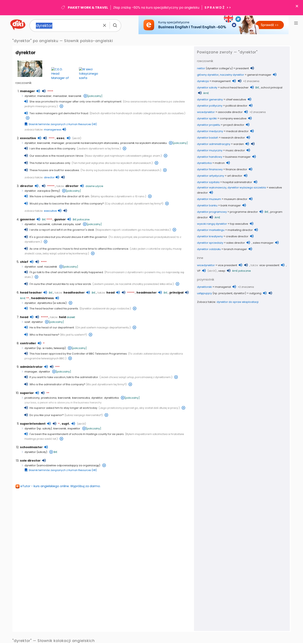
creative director (237, 236)
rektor (201, 68)
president (242, 68)
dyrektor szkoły (207, 87)
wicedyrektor (206, 112)
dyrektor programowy (212, 212)
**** (50, 91)
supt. (66, 424)
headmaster (146, 292)
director (49, 177)
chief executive (236, 99)
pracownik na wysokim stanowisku (143, 143)
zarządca (43, 191)
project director (233, 125)
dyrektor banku (207, 205)
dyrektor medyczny (210, 131)
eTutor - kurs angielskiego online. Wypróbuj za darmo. (60, 486)
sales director (235, 243)
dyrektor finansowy (210, 169)
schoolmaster (31, 447)
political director (236, 106)
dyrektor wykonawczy (211, 187)
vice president (227, 265)
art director (234, 176)
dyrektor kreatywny (210, 236)
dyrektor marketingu (210, 230)
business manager (238, 157)
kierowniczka (81, 398)
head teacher (31, 292)
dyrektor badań (207, 138)
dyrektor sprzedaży (210, 243)
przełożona (48, 398)
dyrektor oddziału (209, 249)
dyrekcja (203, 81)
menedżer (44, 96)
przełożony (32, 398)
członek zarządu (63, 224)
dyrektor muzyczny (209, 150)
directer (72, 186)
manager (27, 91)
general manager (259, 75)
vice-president (269, 265)
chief (24, 262)
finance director (236, 169)
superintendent (33, 424)
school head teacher (234, 87)
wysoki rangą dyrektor (212, 224)
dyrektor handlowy (209, 157)
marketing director (240, 230)
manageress (52, 130)
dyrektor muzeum (209, 199)
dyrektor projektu (208, 125)
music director (235, 150)
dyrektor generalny (210, 99)
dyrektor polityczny (209, 106)
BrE (44, 219)
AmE (23, 298)
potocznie (83, 219)
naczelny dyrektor (232, 75)
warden (238, 144)
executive (28, 138)
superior (27, 393)
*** (57, 367)
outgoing (255, 293)
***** (50, 186)
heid (62, 317)
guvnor (60, 219)
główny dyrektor (208, 75)
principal (176, 292)
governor (27, 219)
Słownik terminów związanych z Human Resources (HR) (63, 124)
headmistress (42, 298)
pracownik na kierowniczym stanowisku (92, 143)
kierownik (75, 96)
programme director (244, 212)
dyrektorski (204, 287)
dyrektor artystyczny (210, 176)
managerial (223, 287)
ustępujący (204, 293)
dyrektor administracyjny (213, 144)
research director (233, 138)
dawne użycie (94, 186)
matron (220, 163)
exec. (60, 138)
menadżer (60, 96)
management (221, 81)
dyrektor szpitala (208, 182)
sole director (30, 460)
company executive (233, 118)
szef (78, 224)
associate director (230, 112)
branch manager (235, 249)
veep (221, 271)
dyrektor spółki (207, 118)
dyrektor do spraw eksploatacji (237, 302)
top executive (239, 224)
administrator (31, 367)
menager (58, 143)
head (110, 292)
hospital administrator (237, 182)
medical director (237, 131)
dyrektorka (44, 303)
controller (28, 343)
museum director (235, 199)
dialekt (71, 317)
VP (199, 271)
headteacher (74, 292)
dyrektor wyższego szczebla (247, 187)
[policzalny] (94, 96)
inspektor (74, 428)
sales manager (263, 243)
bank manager (231, 205)
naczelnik (43, 224)
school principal (271, 87)
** (27, 298)
